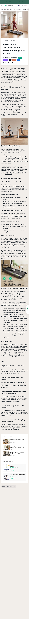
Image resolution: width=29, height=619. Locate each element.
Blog (5, 9)
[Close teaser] (27, 313)
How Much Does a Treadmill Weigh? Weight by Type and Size (17, 453)
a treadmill (6, 346)
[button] (22, 5)
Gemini (18, 60)
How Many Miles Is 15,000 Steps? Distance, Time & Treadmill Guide (17, 446)
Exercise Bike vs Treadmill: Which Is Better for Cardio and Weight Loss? (17, 440)
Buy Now (12, 470)
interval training (10, 186)
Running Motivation (8, 326)
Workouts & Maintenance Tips (8, 486)
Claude (14, 60)
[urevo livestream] (26, 6)
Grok (10, 60)
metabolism (4, 191)
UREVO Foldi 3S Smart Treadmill (17, 612)
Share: (4, 62)
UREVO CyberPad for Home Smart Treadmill (17, 465)
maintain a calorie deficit (14, 384)
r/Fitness (17, 316)
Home (1, 9)
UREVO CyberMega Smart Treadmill (17, 474)
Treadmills (4, 92)
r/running (24, 316)
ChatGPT (20, 57)
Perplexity (6, 60)
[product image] (4, 612)
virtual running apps (6, 426)
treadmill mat (8, 174)
